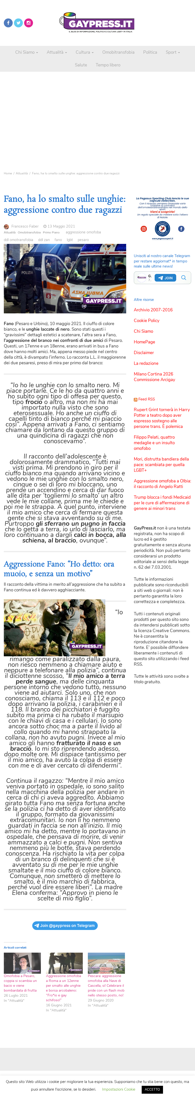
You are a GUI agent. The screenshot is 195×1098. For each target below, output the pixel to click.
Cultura (83, 52)
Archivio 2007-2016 (153, 310)
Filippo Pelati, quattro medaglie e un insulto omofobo (154, 442)
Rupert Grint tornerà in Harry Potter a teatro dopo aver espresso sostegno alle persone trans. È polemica (162, 418)
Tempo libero (108, 65)
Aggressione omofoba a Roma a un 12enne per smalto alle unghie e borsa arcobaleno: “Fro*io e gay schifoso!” (63, 988)
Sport (171, 52)
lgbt (70, 239)
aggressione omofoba (83, 232)
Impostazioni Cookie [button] (118, 1089)
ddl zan (44, 239)
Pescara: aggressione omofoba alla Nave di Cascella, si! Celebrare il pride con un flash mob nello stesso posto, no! (106, 986)
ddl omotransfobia (18, 239)
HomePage (144, 342)
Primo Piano (51, 232)
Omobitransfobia (118, 52)
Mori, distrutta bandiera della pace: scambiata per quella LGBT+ (161, 464)
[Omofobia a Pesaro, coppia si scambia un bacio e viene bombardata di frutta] (22, 963)
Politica (150, 52)
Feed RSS (146, 399)
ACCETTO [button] (152, 1089)
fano (58, 239)
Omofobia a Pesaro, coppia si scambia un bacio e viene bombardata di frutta (20, 983)
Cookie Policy (146, 321)
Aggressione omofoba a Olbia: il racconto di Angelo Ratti (162, 484)
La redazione (146, 363)
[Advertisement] (97, 107)
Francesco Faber (25, 226)
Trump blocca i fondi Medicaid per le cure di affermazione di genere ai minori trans (162, 502)
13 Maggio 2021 (61, 226)
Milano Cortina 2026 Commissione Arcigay (154, 377)
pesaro (83, 239)
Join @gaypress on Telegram (67, 925)
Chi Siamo (25, 52)
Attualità (55, 52)
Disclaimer (144, 353)
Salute (81, 65)
